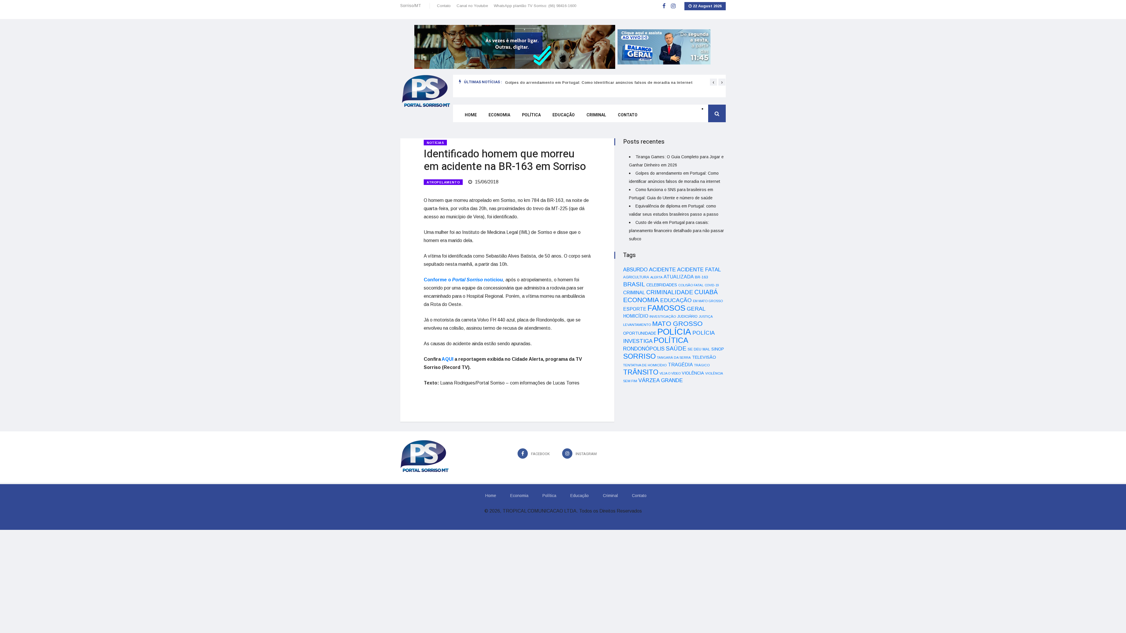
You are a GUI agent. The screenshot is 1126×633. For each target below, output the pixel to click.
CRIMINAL (634, 292)
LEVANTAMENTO (637, 324)
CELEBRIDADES (661, 285)
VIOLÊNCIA (693, 373)
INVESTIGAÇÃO (663, 316)
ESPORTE (634, 309)
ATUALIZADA (679, 276)
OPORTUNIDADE (639, 333)
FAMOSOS (666, 308)
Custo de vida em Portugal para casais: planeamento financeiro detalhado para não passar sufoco (676, 230)
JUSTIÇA (706, 316)
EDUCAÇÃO (676, 300)
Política (531, 115)
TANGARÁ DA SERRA (674, 357)
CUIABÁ (706, 292)
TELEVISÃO (704, 357)
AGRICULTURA (636, 277)
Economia (499, 115)
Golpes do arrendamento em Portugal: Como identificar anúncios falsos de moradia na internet (599, 82)
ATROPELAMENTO (443, 182)
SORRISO (639, 356)
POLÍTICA (671, 340)
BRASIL (634, 284)
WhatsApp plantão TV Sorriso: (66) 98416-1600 (535, 6)
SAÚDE (676, 348)
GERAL (696, 309)
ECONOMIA (641, 300)
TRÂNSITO (640, 372)
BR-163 (701, 277)
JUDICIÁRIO (687, 316)
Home (471, 115)
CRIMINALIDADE (669, 292)
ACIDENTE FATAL (699, 270)
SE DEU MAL (699, 349)
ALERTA (656, 277)
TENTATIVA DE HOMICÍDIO (645, 365)
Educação (563, 115)
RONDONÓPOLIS (643, 349)
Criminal (596, 115)
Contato (444, 6)
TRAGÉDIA (680, 364)
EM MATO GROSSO (708, 301)
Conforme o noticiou (463, 279)
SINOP (717, 349)
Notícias (435, 142)
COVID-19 (712, 285)
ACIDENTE (662, 269)
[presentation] (713, 82)
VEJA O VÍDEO (670, 373)
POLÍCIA (674, 331)
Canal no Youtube (472, 6)
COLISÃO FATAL (690, 285)
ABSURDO (635, 270)
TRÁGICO (702, 365)
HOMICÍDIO (635, 316)
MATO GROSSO (677, 323)
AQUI (447, 359)
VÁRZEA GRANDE (660, 380)
